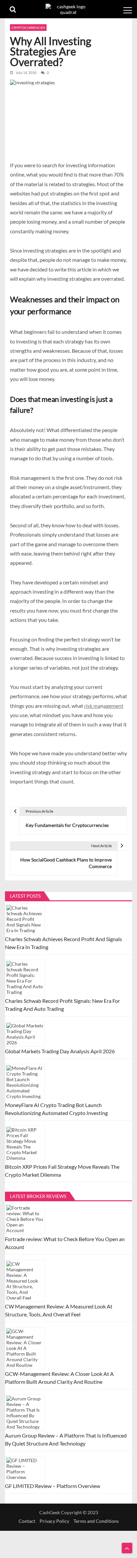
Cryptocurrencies (28, 28)
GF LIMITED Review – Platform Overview (52, 1486)
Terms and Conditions (96, 1521)
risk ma (92, 706)
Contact (27, 1521)
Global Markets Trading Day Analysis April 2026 (60, 1051)
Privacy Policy (54, 1521)
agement (113, 706)
